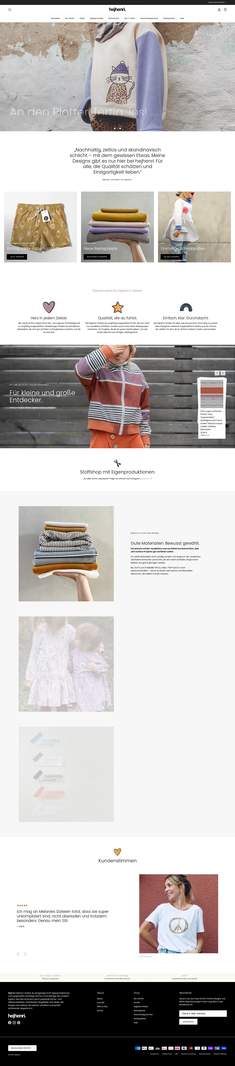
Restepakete (169, 18)
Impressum (154, 1054)
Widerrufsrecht (205, 1054)
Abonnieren (188, 1022)
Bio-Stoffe (69, 18)
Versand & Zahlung (188, 1054)
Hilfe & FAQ (102, 1006)
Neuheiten (55, 18)
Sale (182, 18)
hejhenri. (17, 1055)
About (100, 998)
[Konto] (219, 9)
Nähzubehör (113, 18)
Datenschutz (167, 1054)
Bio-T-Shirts (130, 18)
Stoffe (82, 18)
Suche (100, 1010)
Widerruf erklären (220, 1054)
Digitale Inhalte (96, 18)
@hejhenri (145, 478)
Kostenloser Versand (100, 3)
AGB (176, 1054)
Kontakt (100, 1002)
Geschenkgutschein (149, 18)
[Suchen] (9, 9)
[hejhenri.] (117, 10)
